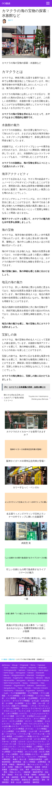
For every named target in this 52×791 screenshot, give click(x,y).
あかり (10, 20)
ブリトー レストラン (19, 749)
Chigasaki (24, 665)
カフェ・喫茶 (31, 703)
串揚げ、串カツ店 (19, 759)
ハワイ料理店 (13, 739)
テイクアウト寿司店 (41, 726)
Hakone (23, 667)
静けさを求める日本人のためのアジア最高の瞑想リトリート (14, 398)
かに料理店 (19, 703)
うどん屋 (21, 698)
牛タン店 (18, 774)
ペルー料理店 (18, 751)
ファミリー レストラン (27, 744)
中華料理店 (6, 759)
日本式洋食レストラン (39, 769)
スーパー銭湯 (9, 716)
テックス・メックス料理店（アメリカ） (19, 729)
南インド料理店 (29, 762)
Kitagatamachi (18, 675)
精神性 (34, 774)
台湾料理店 (42, 762)
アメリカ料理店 (13, 695)
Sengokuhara (9, 688)
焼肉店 (10, 774)
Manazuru (29, 678)
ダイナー (28, 721)
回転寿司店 (21, 764)
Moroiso (31, 680)
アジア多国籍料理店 (18, 693)
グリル (33, 706)
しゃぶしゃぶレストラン (39, 713)
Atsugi (14, 665)
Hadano (14, 667)
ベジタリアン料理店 (36, 749)
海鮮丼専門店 (38, 772)
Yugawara (30, 690)
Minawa (39, 678)
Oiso (43, 683)
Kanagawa (20, 673)
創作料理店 (17, 762)
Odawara (34, 683)
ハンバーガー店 (26, 739)
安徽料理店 (28, 767)
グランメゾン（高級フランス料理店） (25, 704)
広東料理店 (13, 769)
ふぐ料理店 (38, 746)
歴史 (5, 772)
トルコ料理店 (21, 731)
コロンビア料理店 (12, 708)
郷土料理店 (15, 780)
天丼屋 (10, 767)
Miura (47, 678)
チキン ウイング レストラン (34, 723)
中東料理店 (42, 757)
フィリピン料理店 (25, 746)
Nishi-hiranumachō (12, 683)
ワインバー (31, 757)
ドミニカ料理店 (8, 731)
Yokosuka (19, 690)
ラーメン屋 (10, 757)
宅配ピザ (18, 767)
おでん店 (35, 701)
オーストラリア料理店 (21, 701)
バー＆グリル (11, 734)
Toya (20, 688)
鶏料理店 (36, 782)
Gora (6, 667)
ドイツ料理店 (42, 729)
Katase (31, 673)
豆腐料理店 (45, 777)
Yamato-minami (40, 688)
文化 (21, 769)
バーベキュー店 (38, 734)
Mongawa (21, 680)
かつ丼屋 (9, 703)
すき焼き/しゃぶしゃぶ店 (36, 716)
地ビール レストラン (35, 764)
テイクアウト (26, 726)
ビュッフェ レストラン (36, 741)
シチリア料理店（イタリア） (17, 713)
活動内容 (27, 772)
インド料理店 (11, 698)
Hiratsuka (42, 667)
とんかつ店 (33, 731)
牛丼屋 (26, 774)
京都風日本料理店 (35, 759)
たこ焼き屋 (17, 723)
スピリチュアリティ (23, 718)
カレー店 (41, 703)
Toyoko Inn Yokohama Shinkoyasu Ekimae (38, 397)
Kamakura (31, 670)
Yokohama (8, 690)
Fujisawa (41, 665)
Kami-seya (43, 670)
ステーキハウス (8, 718)
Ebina (33, 665)
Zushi (6, 693)
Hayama (32, 667)
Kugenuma (18, 678)
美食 (7, 777)
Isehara (22, 670)
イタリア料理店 (28, 695)
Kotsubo (7, 678)
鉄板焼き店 (26, 780)
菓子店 (23, 777)
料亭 (27, 769)
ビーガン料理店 (40, 739)
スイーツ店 (20, 716)
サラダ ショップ (10, 711)
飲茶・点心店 (16, 782)
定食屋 (37, 767)
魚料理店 (26, 782)
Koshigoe (40, 675)
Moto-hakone (43, 680)
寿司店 (44, 767)
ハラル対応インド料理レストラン (27, 736)
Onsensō (7, 685)
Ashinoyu (6, 665)
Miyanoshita (9, 680)
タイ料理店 (38, 721)
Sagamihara (19, 685)
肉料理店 (15, 777)
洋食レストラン (15, 772)
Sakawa (30, 685)
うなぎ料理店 (32, 698)
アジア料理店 (33, 693)
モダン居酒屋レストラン (29, 754)
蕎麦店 (30, 777)
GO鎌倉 (6, 3)
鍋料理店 (36, 780)
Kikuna (6, 675)
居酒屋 (4, 769)
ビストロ (21, 741)
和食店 (11, 764)
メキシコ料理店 (12, 754)
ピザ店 (13, 741)
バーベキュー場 (24, 734)
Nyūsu (25, 683)
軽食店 (6, 780)
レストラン (21, 757)
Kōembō (30, 675)
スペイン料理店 (39, 718)
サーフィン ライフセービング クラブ (36, 708)
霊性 (43, 780)
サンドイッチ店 (24, 711)
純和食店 (42, 774)
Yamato (27, 688)
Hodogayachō (10, 670)
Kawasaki (40, 673)
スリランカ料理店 (16, 721)
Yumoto (40, 690)
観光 (37, 777)
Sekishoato (41, 685)
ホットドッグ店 (31, 751)
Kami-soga (9, 673)
